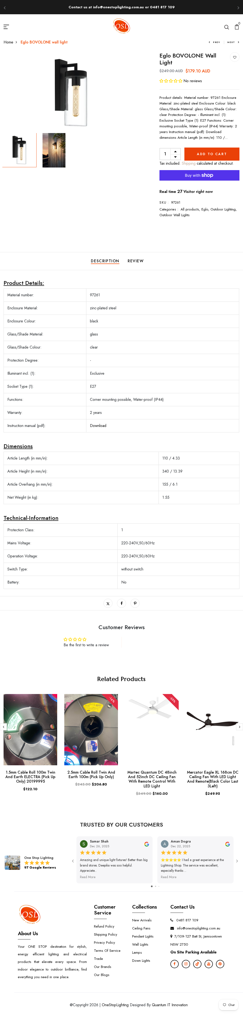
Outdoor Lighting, (223, 209)
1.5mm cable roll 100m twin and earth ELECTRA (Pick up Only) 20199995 (30, 777)
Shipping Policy (105, 934)
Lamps (137, 952)
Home (8, 42)
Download (98, 425)
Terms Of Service (107, 950)
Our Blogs (101, 974)
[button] (171, 81)
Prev (216, 42)
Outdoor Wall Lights (174, 215)
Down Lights (141, 960)
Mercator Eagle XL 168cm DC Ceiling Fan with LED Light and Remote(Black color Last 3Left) (212, 779)
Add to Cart (212, 154)
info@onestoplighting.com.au (198, 928)
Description (105, 261)
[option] (71, 92)
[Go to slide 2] (155, 886)
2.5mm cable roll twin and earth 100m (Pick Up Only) (91, 775)
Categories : (168, 209)
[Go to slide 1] (152, 886)
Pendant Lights (143, 936)
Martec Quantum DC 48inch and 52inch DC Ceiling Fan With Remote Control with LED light (152, 779)
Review (136, 261)
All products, (191, 209)
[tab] (121, 446)
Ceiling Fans (141, 928)
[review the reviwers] (146, 843)
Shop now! (165, 7)
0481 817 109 (186, 920)
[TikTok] (197, 964)
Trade (98, 958)
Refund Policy (104, 926)
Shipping (188, 163)
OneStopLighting (115, 1005)
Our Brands (102, 966)
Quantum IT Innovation (170, 1005)
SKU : (164, 202)
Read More (87, 877)
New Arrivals (142, 920)
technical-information (31, 518)
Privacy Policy (104, 942)
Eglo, (205, 209)
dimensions (18, 446)
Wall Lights (140, 944)
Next (231, 42)
